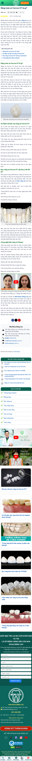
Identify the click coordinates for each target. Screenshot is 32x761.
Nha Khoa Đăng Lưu (22, 296)
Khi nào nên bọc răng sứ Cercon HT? (14, 489)
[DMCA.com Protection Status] (16, 747)
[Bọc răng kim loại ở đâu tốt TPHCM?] (16, 560)
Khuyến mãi (28, 759)
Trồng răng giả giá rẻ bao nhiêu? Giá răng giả (17, 379)
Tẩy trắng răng (9, 405)
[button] (2, 3)
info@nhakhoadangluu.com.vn (13, 340)
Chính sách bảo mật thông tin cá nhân (10, 720)
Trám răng (7, 422)
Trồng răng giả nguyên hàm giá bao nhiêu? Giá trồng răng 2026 (17, 375)
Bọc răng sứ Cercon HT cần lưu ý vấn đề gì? (14, 55)
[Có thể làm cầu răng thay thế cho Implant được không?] (16, 504)
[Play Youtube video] (16, 281)
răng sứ (23, 20)
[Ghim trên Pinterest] (19, 320)
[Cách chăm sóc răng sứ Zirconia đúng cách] (16, 586)
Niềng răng (7, 397)
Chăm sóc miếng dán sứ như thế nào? (15, 366)
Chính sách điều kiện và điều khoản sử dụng (12, 722)
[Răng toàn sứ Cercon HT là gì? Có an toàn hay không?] (16, 3)
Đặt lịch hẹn (25, 2)
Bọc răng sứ (8, 401)
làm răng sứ (21, 181)
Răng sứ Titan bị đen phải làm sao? (14, 383)
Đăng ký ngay (15, 681)
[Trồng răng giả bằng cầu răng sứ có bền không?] (16, 614)
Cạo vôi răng (8, 414)
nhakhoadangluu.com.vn (11, 343)
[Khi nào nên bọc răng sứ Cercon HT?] (16, 477)
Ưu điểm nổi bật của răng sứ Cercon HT (13, 53)
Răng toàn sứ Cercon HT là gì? (11, 51)
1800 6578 (10, 338)
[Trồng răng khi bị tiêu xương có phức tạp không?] (16, 532)
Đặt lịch (9, 759)
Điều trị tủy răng (9, 410)
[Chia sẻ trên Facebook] (12, 320)
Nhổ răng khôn (9, 418)
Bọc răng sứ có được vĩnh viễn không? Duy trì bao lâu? (17, 363)
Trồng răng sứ (16, 351)
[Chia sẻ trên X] (16, 320)
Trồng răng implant (10, 393)
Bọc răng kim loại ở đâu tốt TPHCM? (15, 370)
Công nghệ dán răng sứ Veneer (11, 58)
